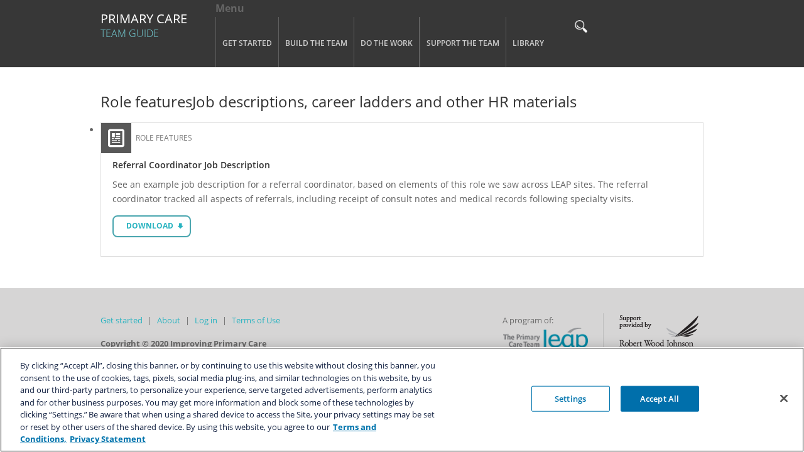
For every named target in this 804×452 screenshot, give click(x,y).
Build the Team (316, 43)
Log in (206, 320)
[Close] (784, 398)
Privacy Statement (108, 438)
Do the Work (387, 43)
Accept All (659, 398)
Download (149, 225)
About (168, 320)
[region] (402, 399)
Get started (121, 320)
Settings (570, 398)
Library (528, 43)
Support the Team (462, 43)
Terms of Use (256, 320)
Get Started (247, 43)
